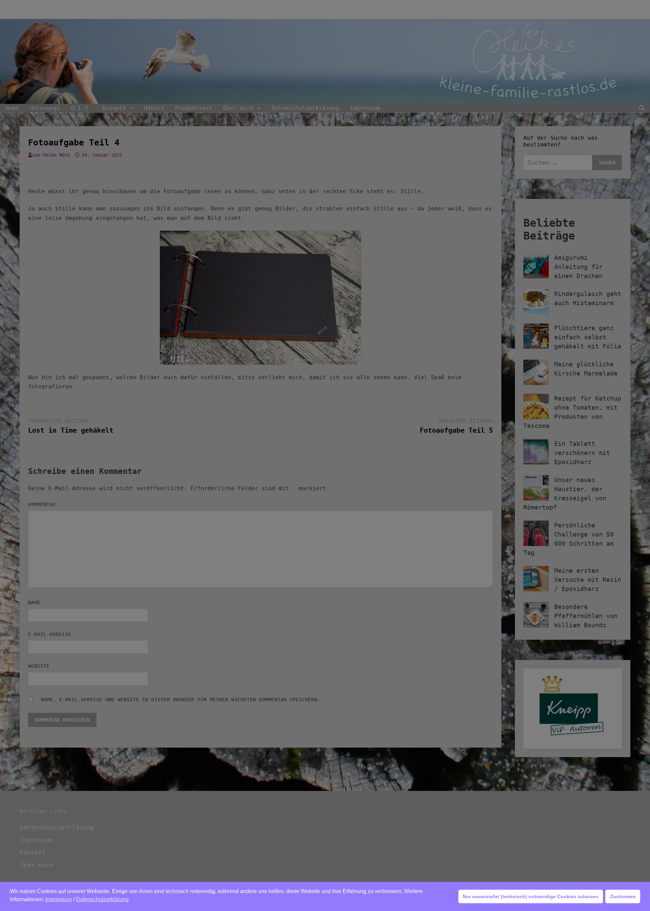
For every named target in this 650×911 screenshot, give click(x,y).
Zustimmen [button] (623, 896)
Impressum (58, 899)
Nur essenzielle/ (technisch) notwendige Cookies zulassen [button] (530, 896)
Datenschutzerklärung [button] (102, 899)
